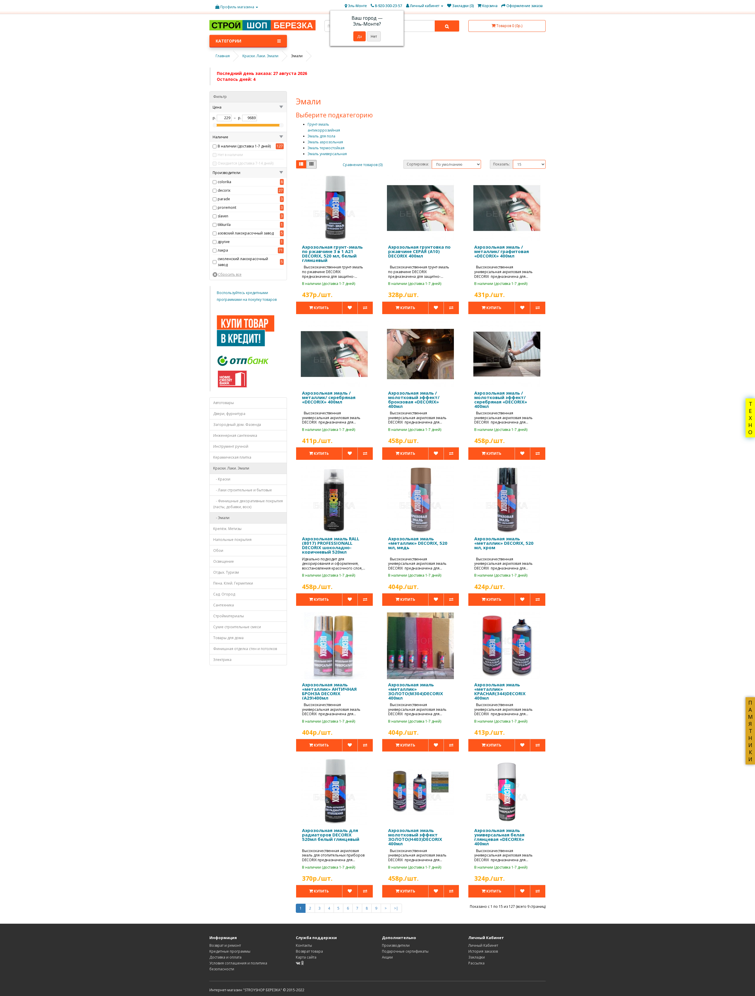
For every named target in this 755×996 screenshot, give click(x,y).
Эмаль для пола (321, 136)
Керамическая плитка (232, 457)
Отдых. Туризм (226, 572)
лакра (223, 250)
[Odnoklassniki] (302, 963)
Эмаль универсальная (327, 153)
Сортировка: (418, 164)
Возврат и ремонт (225, 945)
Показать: (501, 164)
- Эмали (221, 517)
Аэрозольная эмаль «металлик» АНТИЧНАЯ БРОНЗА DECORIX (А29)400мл (329, 691)
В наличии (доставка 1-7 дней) (244, 146)
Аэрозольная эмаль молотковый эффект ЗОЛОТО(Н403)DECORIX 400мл (415, 836)
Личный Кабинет (483, 945)
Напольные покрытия (232, 539)
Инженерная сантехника (235, 435)
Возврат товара (309, 951)
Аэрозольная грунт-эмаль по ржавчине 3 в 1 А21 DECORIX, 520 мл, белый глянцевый (332, 253)
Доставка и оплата (225, 957)
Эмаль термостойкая (326, 147)
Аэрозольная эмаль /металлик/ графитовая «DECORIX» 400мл (501, 251)
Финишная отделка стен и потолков (245, 648)
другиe (224, 241)
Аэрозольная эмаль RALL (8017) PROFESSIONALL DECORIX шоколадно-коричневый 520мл (330, 545)
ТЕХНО (750, 418)
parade (224, 198)
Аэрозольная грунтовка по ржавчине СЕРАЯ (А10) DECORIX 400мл (419, 251)
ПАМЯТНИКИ (750, 731)
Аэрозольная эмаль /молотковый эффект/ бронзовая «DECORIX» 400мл (413, 399)
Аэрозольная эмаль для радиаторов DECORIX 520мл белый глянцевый (330, 834)
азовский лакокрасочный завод (246, 233)
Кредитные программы (229, 951)
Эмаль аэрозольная (325, 142)
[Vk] (298, 963)
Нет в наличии (230, 154)
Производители (396, 945)
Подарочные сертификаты (405, 951)
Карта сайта (306, 957)
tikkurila (224, 224)
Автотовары (223, 402)
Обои (218, 550)
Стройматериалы (228, 615)
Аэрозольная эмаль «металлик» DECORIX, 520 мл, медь (417, 543)
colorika (224, 181)
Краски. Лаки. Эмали (231, 468)
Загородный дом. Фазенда (237, 424)
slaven (223, 216)
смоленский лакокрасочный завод (243, 261)
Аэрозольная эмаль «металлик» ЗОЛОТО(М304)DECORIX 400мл (415, 691)
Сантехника (223, 605)
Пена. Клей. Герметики (233, 583)
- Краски (221, 479)
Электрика (222, 659)
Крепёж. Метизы (227, 528)
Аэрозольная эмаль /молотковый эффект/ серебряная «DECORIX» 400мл (500, 399)
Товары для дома (228, 637)
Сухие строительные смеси (237, 626)
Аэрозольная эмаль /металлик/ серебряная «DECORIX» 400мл (328, 397)
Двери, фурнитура (229, 413)
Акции (387, 957)
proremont (227, 207)
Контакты (304, 945)
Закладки (476, 957)
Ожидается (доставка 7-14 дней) (245, 163)
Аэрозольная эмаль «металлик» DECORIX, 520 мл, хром (504, 543)
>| (396, 908)
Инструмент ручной (230, 446)
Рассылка (476, 963)
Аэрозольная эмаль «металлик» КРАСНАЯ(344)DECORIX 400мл (500, 691)
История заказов (483, 951)
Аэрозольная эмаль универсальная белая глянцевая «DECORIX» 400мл (499, 836)
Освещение (223, 561)
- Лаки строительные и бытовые (242, 490)
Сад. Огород (224, 594)
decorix (224, 190)
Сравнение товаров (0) (363, 164)
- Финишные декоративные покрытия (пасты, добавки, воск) (248, 503)
